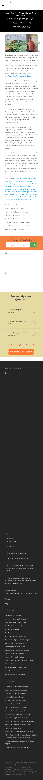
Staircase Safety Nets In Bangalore (16, 674)
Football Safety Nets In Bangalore (15, 707)
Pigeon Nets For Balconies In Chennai (19, 76)
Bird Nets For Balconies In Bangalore (16, 626)
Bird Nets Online (26, 199)
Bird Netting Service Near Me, (19, 186)
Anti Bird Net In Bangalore (13, 615)
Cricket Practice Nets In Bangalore (15, 693)
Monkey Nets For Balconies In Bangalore (17, 714)
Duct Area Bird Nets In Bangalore (15, 697)
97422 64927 (11, 546)
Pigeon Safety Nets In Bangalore (15, 657)
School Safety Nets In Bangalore (15, 664)
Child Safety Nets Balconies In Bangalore (17, 650)
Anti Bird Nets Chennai (20, 179)
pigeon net (14, 122)
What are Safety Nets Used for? (17, 322)
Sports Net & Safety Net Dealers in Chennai (18, 226)
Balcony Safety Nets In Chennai (14, 229)
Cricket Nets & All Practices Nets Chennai (17, 222)
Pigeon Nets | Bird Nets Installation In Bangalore (20, 721)
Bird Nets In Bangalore (12, 629)
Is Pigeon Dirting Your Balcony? (15, 311)
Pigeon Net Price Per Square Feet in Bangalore (19, 731)
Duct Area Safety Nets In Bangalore (16, 700)
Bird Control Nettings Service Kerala (23, 197)
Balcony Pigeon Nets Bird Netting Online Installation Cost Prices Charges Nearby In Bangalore (21, 736)
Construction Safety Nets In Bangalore (16, 690)
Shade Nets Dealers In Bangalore (15, 667)
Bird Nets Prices (20, 184)
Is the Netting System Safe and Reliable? (17, 334)
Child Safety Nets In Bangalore (14, 653)
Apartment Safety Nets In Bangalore (16, 619)
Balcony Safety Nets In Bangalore (15, 622)
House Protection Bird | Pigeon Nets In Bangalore (20, 711)
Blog (6, 604)
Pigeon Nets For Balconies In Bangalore (17, 725)
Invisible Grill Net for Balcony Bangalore (17, 747)
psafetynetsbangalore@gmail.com (17, 558)
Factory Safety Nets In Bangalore (15, 704)
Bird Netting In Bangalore (13, 633)
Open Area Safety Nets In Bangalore (16, 718)
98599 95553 (11, 539)
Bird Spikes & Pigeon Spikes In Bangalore (18, 640)
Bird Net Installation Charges (20, 192)
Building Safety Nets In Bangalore (15, 643)
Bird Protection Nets (22, 194)
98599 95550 (11, 541)
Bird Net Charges (21, 181)
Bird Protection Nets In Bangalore (15, 636)
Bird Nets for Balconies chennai (19, 189)
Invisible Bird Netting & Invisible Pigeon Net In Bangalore (19, 742)
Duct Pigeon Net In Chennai (13, 219)
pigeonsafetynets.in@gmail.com (16, 553)
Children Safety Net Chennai (13, 215)
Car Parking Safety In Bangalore (15, 647)
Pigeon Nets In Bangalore (13, 728)
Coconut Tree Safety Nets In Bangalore (17, 687)
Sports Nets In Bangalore (13, 671)
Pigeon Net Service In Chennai (14, 208)
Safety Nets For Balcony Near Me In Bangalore (19, 660)
